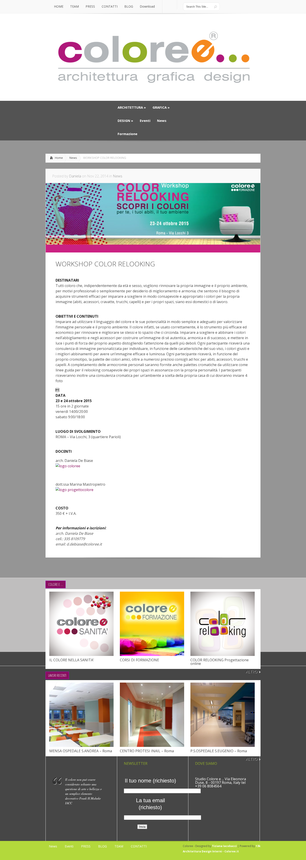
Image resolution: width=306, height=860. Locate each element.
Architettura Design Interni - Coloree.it (211, 851)
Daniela (75, 176)
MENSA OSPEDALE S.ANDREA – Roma (80, 750)
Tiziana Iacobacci (224, 846)
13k (258, 846)
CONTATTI (139, 846)
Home (59, 158)
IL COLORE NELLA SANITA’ (71, 659)
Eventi (69, 846)
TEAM (118, 846)
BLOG (102, 846)
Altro (251, 671)
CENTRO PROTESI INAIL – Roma (147, 750)
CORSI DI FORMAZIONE (139, 659)
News (73, 158)
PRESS (86, 846)
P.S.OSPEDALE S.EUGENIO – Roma (218, 750)
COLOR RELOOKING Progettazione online (219, 661)
